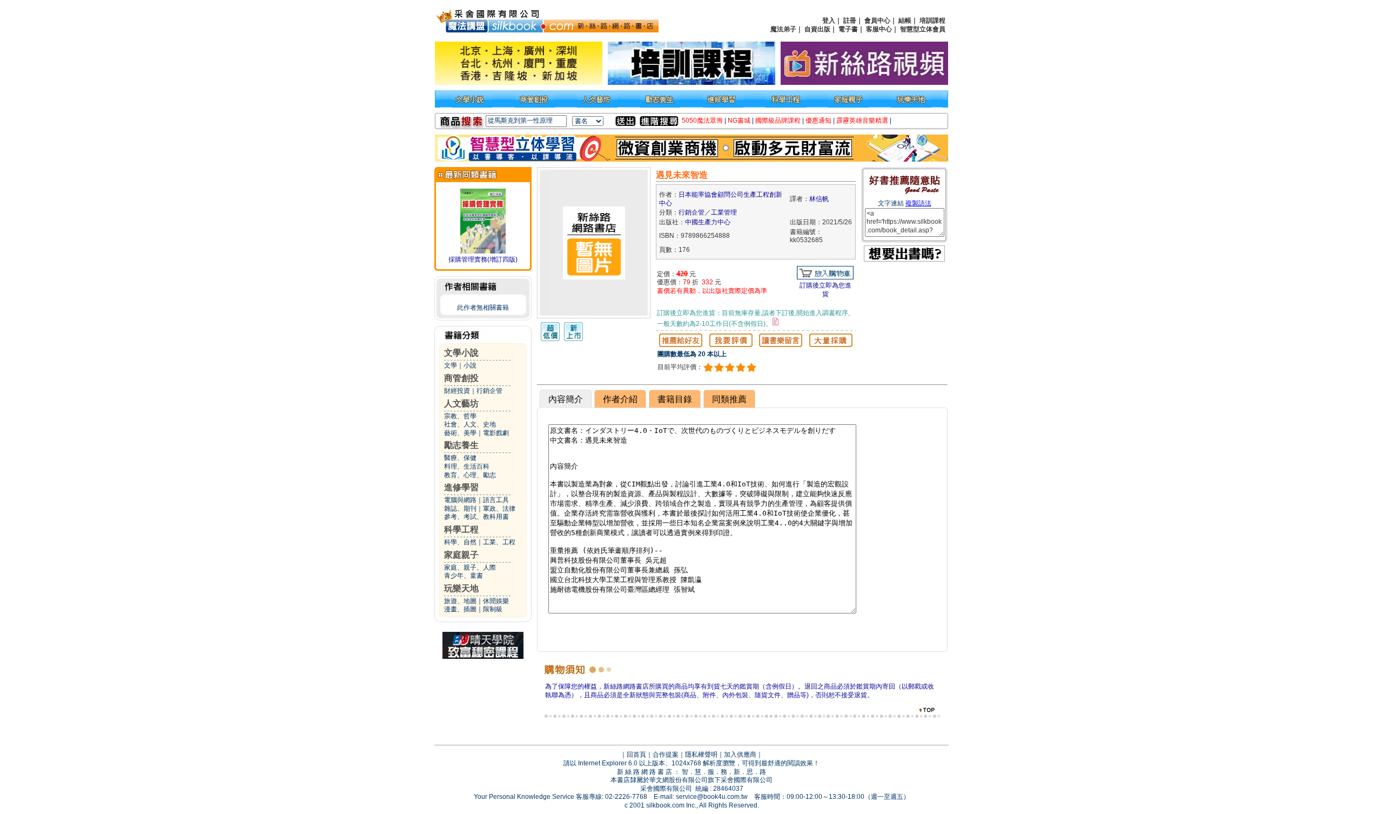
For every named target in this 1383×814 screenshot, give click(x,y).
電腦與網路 (460, 500)
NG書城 (739, 120)
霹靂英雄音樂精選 (862, 120)
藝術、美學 (460, 433)
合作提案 (666, 754)
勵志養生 (461, 445)
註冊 (849, 20)
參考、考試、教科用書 (476, 517)
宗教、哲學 (460, 416)
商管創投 (461, 378)
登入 (828, 20)
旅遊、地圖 (460, 601)
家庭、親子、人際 (470, 567)
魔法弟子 (783, 29)
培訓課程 (932, 20)
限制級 (492, 609)
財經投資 (457, 391)
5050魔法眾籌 (702, 120)
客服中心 (879, 29)
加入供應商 (740, 754)
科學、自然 (460, 542)
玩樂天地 (461, 588)
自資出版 (817, 29)
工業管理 (724, 212)
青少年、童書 (463, 575)
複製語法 (918, 203)
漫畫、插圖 (460, 609)
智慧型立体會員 (922, 29)
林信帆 (819, 199)
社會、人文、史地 (470, 424)
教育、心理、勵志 (470, 475)
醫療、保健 (460, 458)
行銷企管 (489, 391)
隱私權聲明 (701, 754)
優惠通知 (818, 120)
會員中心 (877, 20)
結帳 (904, 20)
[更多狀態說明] (775, 321)
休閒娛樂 (496, 601)
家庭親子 (461, 554)
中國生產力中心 (707, 222)
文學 (450, 365)
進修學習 (461, 487)
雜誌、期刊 (460, 508)
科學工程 (461, 529)
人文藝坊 (461, 403)
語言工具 (496, 500)
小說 (470, 365)
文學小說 (461, 352)
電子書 (848, 29)
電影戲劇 (496, 433)
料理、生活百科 (466, 466)
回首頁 (636, 754)
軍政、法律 (499, 508)
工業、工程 (499, 542)
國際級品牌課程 (778, 120)
